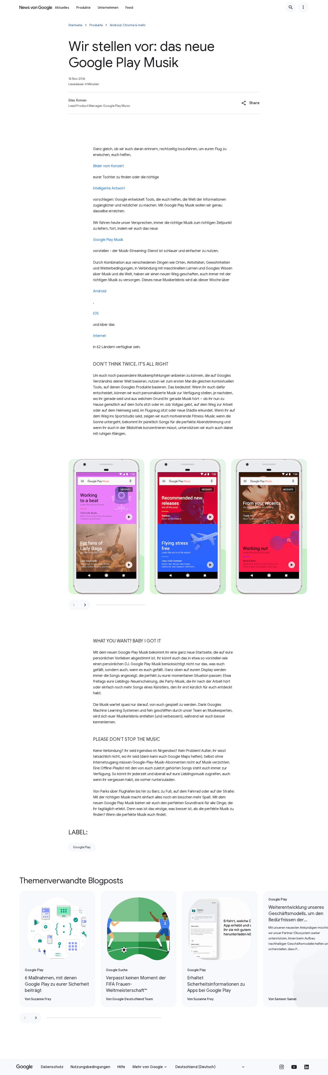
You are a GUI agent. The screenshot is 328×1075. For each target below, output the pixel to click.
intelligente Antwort (109, 188)
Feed (129, 8)
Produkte (83, 8)
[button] (250, 103)
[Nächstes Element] (85, 605)
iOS (96, 313)
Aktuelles (62, 8)
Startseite (75, 25)
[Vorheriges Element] (74, 605)
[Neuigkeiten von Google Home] (35, 7)
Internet (99, 336)
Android (99, 291)
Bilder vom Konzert (108, 166)
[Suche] (290, 7)
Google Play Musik (108, 240)
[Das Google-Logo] (24, 1067)
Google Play (82, 847)
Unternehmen (108, 8)
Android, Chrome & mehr (127, 25)
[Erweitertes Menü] (303, 7)
